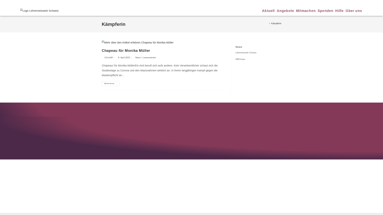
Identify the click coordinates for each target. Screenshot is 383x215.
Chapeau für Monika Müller (126, 51)
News (138, 57)
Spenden (134, 3)
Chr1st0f (109, 57)
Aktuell (104, 3)
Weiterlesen (112, 82)
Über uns (150, 3)
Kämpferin (276, 23)
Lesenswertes (149, 57)
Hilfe (142, 3)
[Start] (267, 23)
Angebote (113, 3)
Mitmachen (124, 3)
